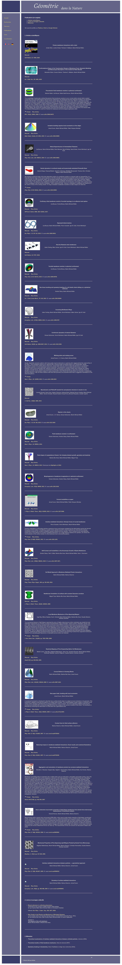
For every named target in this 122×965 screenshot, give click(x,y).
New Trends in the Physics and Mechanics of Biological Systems (46, 914)
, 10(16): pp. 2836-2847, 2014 (36, 344)
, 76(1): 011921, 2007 (34, 755)
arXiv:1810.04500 (52, 190)
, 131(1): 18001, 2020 (32, 114)
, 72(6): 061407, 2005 (34, 871)
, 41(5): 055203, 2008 (37, 712)
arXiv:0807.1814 (56, 682)
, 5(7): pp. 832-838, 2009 (33, 660)
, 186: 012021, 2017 (36, 211)
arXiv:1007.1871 (55, 561)
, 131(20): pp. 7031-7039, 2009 (38, 638)
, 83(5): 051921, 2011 (34, 539)
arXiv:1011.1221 (53, 539)
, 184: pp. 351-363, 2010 (38, 582)
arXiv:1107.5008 (59, 511)
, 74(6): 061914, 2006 (34, 832)
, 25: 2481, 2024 (33, 79)
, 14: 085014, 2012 (33, 465)
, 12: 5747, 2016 (32, 255)
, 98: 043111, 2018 (33, 190)
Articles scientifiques (34, 20)
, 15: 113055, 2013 (33, 379)
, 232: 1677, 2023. (44, 910)
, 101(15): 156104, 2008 (35, 682)
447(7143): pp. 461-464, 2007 (35, 799)
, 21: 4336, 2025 (32, 57)
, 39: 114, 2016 (33, 233)
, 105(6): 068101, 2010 (35, 561)
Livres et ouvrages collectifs (36, 21)
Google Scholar (53, 28)
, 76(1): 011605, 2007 (34, 733)
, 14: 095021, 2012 (33, 444)
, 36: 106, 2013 (33, 422)
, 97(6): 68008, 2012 (34, 486)
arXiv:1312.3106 (57, 344)
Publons (40, 28)
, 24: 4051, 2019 (34, 136)
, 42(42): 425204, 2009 (37, 604)
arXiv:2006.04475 (49, 114)
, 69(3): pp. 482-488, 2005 (36, 888)
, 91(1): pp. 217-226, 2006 (35, 854)
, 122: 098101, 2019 (34, 157)
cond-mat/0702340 (54, 755)
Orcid (45, 28)
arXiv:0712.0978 (59, 712)
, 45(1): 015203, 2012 (37, 511)
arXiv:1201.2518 (54, 486)
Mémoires (31, 23)
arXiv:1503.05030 (56, 298)
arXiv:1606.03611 (51, 233)
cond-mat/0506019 (54, 871)
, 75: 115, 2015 (35, 298)
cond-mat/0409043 (58, 888)
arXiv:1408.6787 (55, 320)
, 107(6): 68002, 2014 (35, 320)
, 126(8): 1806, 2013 (33, 401)
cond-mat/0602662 (54, 832)
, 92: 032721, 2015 (33, 276)
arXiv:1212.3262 (50, 422)
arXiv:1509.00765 (52, 276)
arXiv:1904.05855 (54, 136)
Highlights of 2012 (56, 465)
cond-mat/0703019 (54, 733)
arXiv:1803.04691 (54, 157)
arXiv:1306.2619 (51, 379)
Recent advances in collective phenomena (40, 905)
